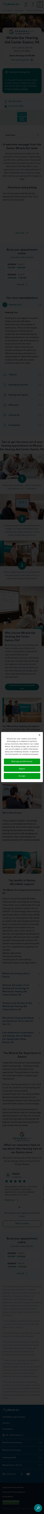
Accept (22, 776)
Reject (22, 769)
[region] (22, 757)
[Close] (39, 735)
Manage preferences (22, 761)
